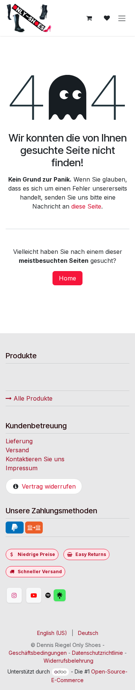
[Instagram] (14, 595)
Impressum (22, 468)
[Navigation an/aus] (121, 18)
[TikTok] (48, 595)
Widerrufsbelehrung (68, 660)
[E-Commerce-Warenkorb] (88, 17)
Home (67, 278)
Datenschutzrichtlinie (97, 653)
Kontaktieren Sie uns (35, 459)
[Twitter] (78, 595)
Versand (17, 450)
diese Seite (86, 206)
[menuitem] (52, 633)
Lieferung (19, 441)
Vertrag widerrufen (49, 486)
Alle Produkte (32, 398)
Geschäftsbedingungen (38, 653)
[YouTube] (33, 595)
